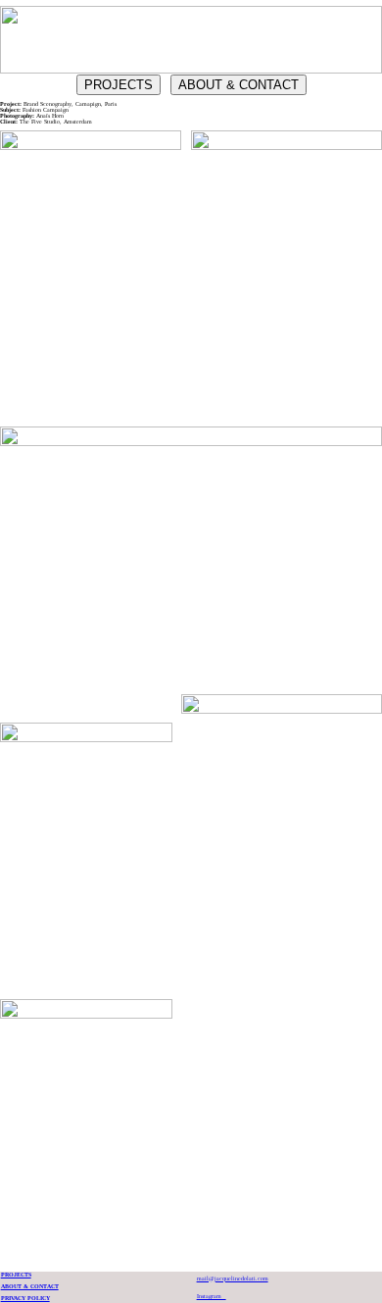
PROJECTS (118, 84)
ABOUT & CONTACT (238, 84)
